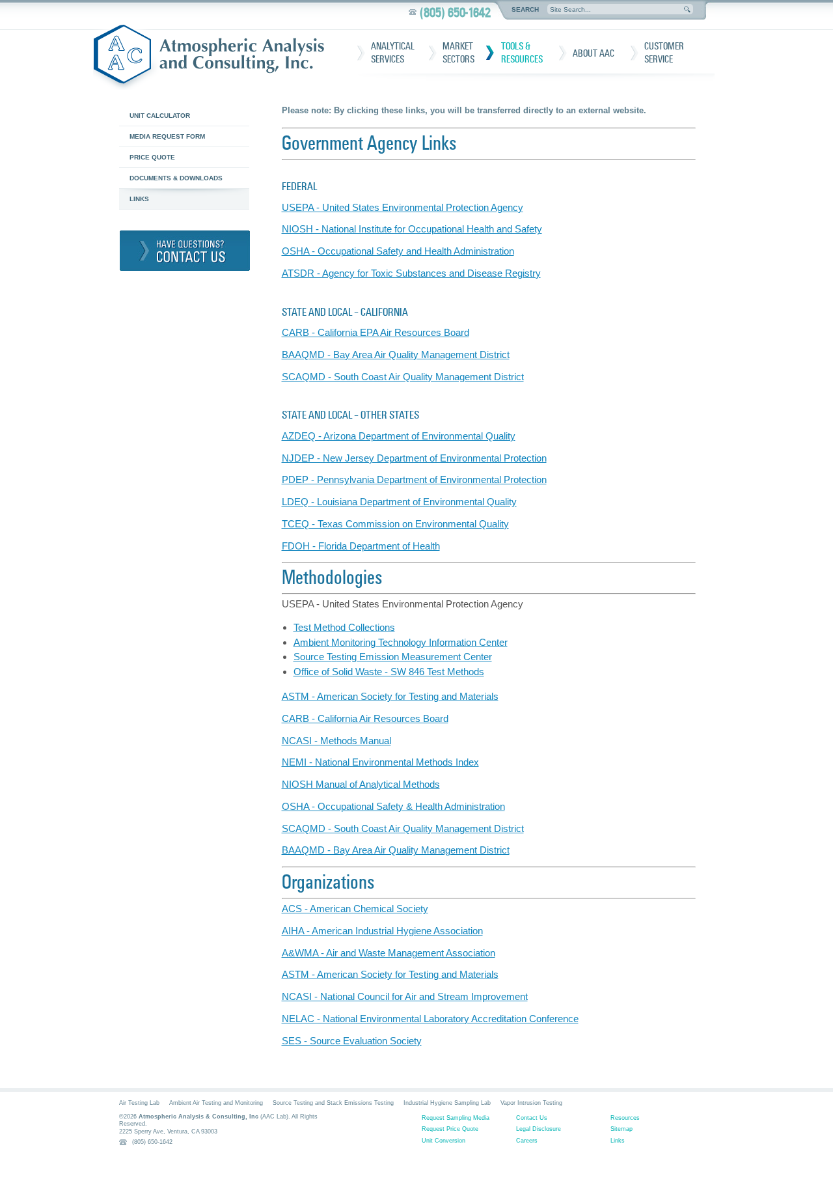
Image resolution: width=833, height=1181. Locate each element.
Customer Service (664, 52)
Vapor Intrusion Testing (531, 1103)
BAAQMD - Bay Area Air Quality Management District (396, 354)
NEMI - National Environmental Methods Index (380, 762)
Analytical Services (393, 52)
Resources (625, 1118)
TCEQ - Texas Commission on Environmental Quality (395, 523)
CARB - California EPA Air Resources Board (375, 332)
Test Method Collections (344, 627)
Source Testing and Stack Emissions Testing (333, 1103)
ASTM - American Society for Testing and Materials (390, 696)
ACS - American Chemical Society (355, 908)
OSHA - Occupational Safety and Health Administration (398, 251)
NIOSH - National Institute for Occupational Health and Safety (412, 228)
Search (525, 9)
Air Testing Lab (139, 1103)
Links (139, 198)
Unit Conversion (443, 1140)
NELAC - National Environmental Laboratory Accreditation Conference (430, 1018)
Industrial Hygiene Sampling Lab (447, 1103)
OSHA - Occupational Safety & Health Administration (393, 806)
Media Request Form (167, 136)
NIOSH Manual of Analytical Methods (361, 784)
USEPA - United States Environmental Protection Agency (402, 207)
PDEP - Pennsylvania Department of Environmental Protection (414, 479)
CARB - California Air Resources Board (365, 718)
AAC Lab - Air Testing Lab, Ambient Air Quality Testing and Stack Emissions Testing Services (214, 57)
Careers (527, 1140)
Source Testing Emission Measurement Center (393, 656)
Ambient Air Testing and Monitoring (216, 1103)
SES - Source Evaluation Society (352, 1040)
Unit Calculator (160, 115)
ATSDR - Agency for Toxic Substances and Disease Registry (411, 273)
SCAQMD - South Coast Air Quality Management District (403, 376)
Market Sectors (458, 52)
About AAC (593, 53)
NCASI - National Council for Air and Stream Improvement (405, 996)
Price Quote (152, 157)
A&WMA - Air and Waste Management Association (388, 952)
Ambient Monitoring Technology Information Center (401, 642)
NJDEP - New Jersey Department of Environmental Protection (414, 458)
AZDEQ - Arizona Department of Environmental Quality (398, 435)
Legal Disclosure (538, 1129)
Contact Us (531, 1118)
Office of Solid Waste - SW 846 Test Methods (389, 671)
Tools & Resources (522, 52)
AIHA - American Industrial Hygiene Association (382, 930)
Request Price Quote (450, 1129)
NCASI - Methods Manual (336, 740)
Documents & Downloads (176, 178)
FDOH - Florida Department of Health (361, 545)
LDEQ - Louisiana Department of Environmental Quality (399, 501)
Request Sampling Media (455, 1118)
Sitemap (621, 1129)
